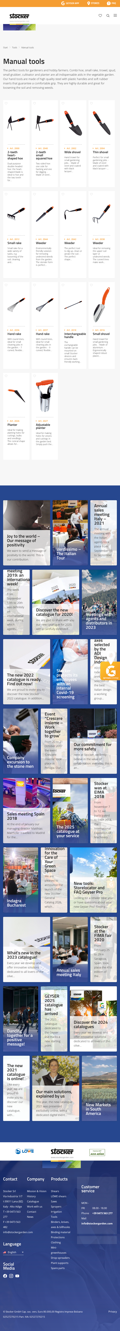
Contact (31, 1211)
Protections (58, 1237)
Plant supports (59, 1263)
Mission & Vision (36, 1191)
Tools (14, 47)
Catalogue (33, 1201)
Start (5, 47)
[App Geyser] (70, 3)
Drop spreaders (60, 1258)
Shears (55, 1191)
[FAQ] (111, 3)
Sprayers (56, 1206)
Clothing (56, 1242)
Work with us (34, 1206)
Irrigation (56, 1211)
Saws (54, 1201)
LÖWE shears (58, 1196)
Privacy (112, 1311)
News (30, 1217)
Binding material (60, 1232)
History (31, 1196)
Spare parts (58, 1268)
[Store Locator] (93, 3)
